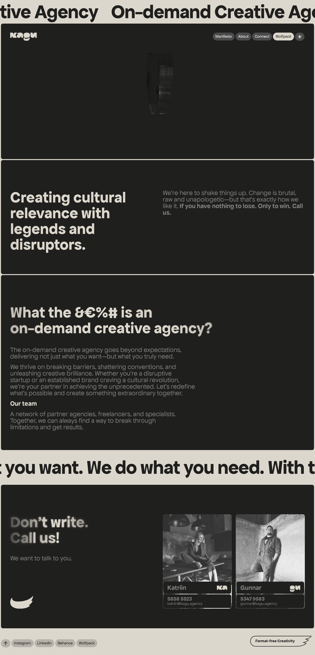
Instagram (22, 643)
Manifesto (223, 36)
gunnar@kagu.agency (258, 603)
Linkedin (44, 643)
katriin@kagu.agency (184, 603)
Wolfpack (283, 36)
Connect (262, 36)
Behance (65, 643)
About (243, 36)
